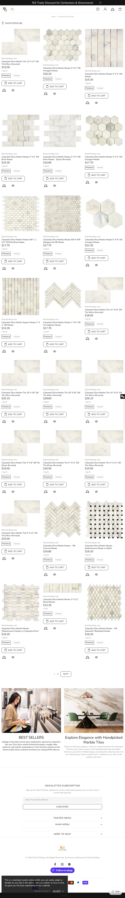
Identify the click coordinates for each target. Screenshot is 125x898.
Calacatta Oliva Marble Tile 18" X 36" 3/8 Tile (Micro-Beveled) (61, 394)
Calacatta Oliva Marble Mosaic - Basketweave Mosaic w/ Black (99, 547)
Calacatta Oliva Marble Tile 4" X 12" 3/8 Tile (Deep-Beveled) (61, 464)
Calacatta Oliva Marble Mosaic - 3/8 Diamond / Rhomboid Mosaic (101, 629)
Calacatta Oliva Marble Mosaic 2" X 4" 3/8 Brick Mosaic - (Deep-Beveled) (61, 158)
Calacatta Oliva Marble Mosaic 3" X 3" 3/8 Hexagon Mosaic (103, 158)
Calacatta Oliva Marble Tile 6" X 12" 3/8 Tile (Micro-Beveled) (19, 534)
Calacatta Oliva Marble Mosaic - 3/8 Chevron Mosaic (59, 547)
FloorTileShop (93, 857)
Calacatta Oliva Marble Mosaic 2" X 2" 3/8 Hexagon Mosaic (61, 69)
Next (66, 674)
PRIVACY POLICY (42, 891)
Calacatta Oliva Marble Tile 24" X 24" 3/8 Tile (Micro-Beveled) (103, 394)
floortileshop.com (9, 58)
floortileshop (12, 9)
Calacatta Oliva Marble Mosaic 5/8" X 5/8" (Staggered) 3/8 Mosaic (62, 241)
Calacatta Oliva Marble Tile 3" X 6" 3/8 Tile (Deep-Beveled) (21, 464)
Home (53, 17)
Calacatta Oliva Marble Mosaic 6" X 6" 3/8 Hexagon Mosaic (103, 241)
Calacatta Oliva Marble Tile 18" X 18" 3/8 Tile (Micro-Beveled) (20, 394)
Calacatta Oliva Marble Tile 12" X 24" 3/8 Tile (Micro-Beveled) (103, 311)
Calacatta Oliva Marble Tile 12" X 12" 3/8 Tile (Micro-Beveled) (20, 62)
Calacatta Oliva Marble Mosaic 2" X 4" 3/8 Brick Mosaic (20, 158)
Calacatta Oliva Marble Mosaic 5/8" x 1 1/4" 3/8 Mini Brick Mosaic (19, 241)
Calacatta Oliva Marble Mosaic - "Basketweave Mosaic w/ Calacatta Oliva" (20, 629)
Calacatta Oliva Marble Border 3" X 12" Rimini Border (60, 600)
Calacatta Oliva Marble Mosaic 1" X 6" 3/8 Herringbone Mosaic (61, 323)
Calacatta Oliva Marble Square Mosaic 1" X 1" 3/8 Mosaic (21, 323)
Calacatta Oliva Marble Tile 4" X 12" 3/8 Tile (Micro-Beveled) (103, 464)
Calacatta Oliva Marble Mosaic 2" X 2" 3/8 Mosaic (103, 75)
